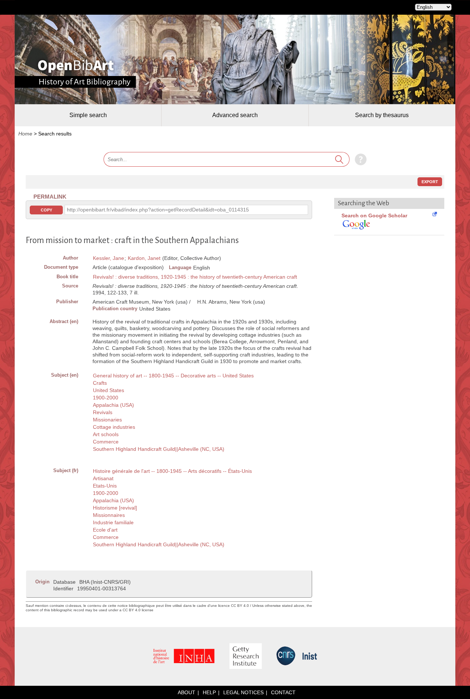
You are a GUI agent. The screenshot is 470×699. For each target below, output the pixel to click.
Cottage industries (114, 427)
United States (108, 390)
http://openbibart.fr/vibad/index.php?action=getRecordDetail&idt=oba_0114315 (158, 210)
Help (209, 692)
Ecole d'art (105, 530)
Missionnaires (109, 515)
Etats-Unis (105, 486)
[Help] (359, 159)
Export (430, 182)
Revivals (102, 412)
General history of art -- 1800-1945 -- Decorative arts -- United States (173, 376)
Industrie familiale (113, 522)
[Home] (76, 66)
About (186, 692)
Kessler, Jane (108, 258)
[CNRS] (286, 656)
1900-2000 (105, 398)
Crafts (100, 383)
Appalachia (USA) (113, 405)
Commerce (106, 442)
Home (25, 134)
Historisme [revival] (115, 508)
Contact (283, 692)
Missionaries (107, 420)
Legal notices (243, 692)
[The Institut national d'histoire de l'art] (183, 657)
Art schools (106, 434)
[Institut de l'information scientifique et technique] (310, 656)
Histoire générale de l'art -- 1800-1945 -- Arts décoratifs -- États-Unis (172, 471)
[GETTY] (245, 657)
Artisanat (103, 478)
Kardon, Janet (144, 258)
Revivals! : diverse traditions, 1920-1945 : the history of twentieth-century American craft (195, 277)
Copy (46, 210)
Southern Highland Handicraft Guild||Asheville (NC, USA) (158, 449)
